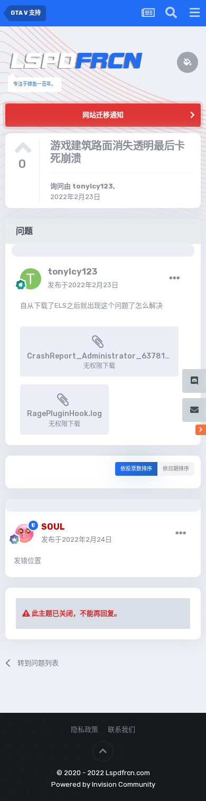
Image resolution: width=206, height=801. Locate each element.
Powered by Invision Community (103, 784)
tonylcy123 (92, 186)
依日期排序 (176, 469)
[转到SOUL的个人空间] (24, 533)
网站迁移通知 (103, 115)
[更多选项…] (174, 278)
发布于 (83, 285)
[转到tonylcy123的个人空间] (30, 278)
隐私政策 (84, 729)
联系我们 (121, 729)
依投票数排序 (136, 469)
